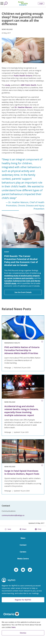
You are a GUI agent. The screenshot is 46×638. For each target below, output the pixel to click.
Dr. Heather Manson (23, 107)
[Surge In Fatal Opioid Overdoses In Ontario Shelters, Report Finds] (23, 451)
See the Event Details (23, 292)
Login (41, 3)
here (13, 627)
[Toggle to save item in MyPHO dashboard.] (42, 342)
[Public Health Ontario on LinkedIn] (16, 570)
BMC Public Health (28, 85)
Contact (23, 545)
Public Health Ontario (23, 75)
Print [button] (39, 529)
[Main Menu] (2, 3)
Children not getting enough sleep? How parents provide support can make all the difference (23, 19)
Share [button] (24, 529)
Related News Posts (16, 309)
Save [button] (9, 529)
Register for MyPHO (23, 600)
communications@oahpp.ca (13, 515)
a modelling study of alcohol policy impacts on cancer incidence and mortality (22, 275)
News (23, 538)
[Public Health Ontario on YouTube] (23, 570)
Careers (23, 552)
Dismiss (23, 633)
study (7, 85)
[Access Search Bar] (6, 3)
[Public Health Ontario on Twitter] (30, 570)
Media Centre (23, 558)
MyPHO (11, 580)
